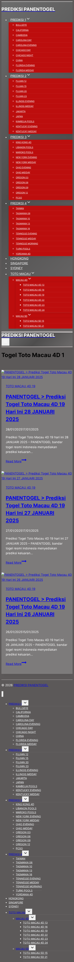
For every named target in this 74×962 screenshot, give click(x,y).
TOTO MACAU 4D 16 (33, 289)
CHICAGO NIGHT (24, 55)
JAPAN (19, 116)
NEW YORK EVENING (26, 157)
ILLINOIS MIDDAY (25, 106)
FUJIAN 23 (21, 96)
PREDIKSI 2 (15, 749)
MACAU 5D (22, 948)
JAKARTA (21, 111)
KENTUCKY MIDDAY (26, 131)
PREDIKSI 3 (15, 800)
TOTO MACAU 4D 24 (34, 310)
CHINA (19, 60)
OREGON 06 (22, 182)
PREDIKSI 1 (15, 703)
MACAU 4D (22, 918)
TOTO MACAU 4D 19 (33, 294)
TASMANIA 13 (23, 223)
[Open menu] (5, 342)
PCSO (19, 197)
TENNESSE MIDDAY (26, 238)
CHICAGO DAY (23, 50)
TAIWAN (20, 208)
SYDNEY (16, 268)
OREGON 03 (22, 177)
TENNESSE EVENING (26, 233)
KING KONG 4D (23, 142)
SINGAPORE (19, 263)
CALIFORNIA (22, 30)
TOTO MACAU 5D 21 (33, 326)
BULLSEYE (21, 25)
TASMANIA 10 (23, 218)
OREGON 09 (22, 187)
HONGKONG (19, 258)
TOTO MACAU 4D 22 (33, 300)
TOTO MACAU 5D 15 (33, 321)
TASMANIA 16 (23, 228)
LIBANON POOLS (24, 147)
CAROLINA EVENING (26, 45)
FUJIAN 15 (21, 86)
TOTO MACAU (17, 912)
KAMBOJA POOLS (25, 121)
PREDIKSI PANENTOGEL (31, 685)
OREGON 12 (22, 192)
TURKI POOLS (23, 248)
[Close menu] (2, 694)
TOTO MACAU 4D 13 (33, 284)
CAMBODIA (21, 35)
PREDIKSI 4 (15, 854)
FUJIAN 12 (21, 81)
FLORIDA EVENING (25, 65)
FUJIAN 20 (21, 91)
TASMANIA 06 (23, 213)
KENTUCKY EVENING (27, 126)
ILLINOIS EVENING (25, 101)
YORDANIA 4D (23, 253)
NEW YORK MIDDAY (26, 162)
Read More (16, 461)
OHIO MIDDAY (23, 172)
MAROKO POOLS (24, 152)
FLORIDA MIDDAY (25, 70)
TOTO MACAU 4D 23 (34, 305)
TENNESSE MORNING (27, 243)
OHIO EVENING (23, 167)
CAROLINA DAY (24, 40)
